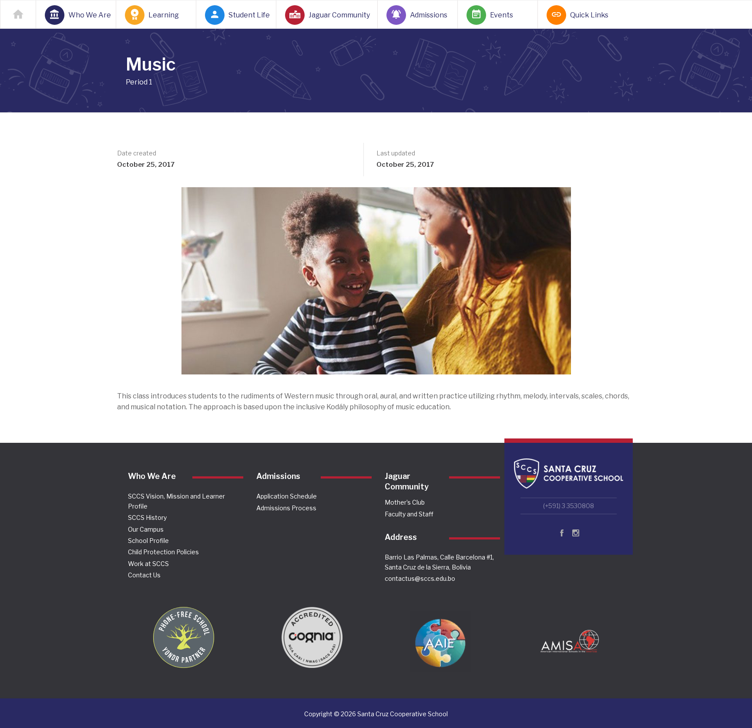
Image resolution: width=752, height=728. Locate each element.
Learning (163, 15)
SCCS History (147, 517)
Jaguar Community (338, 15)
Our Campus (146, 529)
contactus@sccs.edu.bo (420, 578)
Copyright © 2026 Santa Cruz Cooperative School (376, 714)
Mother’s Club (405, 502)
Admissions (428, 15)
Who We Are (87, 15)
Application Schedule (286, 496)
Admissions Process (286, 508)
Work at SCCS (148, 563)
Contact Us (144, 575)
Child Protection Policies (163, 552)
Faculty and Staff (409, 514)
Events (501, 15)
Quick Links (589, 15)
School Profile (148, 540)
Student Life (247, 15)
